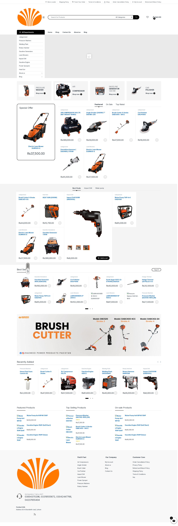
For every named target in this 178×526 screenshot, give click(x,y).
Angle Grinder (82, 465)
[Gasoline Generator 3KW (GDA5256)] (26, 282)
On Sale (109, 104)
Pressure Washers (25, 40)
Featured (99, 104)
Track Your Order (79, 2)
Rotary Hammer (24, 48)
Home (50, 32)
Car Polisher (81, 471)
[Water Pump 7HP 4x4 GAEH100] (26, 298)
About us (22, 73)
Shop (107, 2)
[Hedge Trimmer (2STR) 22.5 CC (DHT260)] (134, 282)
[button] (86, 308)
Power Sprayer (82, 480)
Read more (79, 140)
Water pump (99, 188)
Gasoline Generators (26, 51)
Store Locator (51, 2)
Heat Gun (22, 69)
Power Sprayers (24, 66)
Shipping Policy (64, 2)
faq (134, 477)
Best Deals (77, 188)
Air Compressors (82, 462)
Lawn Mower (81, 477)
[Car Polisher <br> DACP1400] (62, 282)
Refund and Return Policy (153, 2)
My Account (138, 2)
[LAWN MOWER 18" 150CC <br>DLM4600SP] (98, 298)
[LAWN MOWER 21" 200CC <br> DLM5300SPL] (62, 298)
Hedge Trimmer (146, 277)
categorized (23, 37)
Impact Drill (22, 58)
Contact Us (67, 32)
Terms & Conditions (94, 2)
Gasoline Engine (24, 62)
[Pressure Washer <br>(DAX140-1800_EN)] (134, 298)
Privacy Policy (137, 465)
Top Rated (120, 104)
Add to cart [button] (157, 140)
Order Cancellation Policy (121, 2)
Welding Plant (23, 44)
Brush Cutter (81, 468)
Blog (20, 77)
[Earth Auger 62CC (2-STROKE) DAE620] (98, 282)
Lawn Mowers (23, 55)
